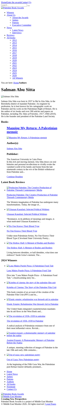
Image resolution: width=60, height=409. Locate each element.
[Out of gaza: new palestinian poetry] (23, 355)
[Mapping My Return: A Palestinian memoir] (27, 137)
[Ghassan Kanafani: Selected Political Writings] (28, 209)
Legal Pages (50, 404)
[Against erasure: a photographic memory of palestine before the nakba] (33, 335)
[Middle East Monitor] (11, 396)
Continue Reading (15, 176)
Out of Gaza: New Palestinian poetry (23, 359)
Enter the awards (14, 2)
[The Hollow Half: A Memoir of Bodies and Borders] (31, 243)
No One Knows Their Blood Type (22, 231)
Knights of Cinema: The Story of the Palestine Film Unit (31, 287)
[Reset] (28, 5)
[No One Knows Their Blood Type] (23, 226)
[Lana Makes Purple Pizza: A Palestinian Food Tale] (30, 266)
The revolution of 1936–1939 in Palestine (25, 321)
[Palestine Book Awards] (12, 394)
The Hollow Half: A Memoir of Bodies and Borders (29, 248)
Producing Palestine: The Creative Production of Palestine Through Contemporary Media (32, 196)
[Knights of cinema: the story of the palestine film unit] (31, 282)
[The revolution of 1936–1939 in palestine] (26, 316)
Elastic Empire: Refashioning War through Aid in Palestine (32, 304)
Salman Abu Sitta (14, 148)
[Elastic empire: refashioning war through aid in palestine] (32, 299)
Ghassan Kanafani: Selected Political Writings (27, 214)
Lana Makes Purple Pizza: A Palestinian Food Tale (29, 270)
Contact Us (26, 2)
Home (4, 2)
